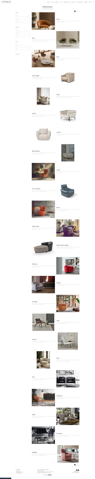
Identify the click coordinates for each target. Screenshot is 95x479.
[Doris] (43, 360)
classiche (22, 44)
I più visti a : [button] (17, 54)
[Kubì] (67, 378)
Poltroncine (51, 8)
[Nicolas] (43, 284)
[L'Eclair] (43, 134)
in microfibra (22, 32)
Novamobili (22, 21)
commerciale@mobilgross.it (44, 469)
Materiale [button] (17, 27)
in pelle (22, 34)
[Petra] (43, 21)
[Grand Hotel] (67, 228)
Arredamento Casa (46, 8)
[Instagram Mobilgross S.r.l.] (78, 470)
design (22, 46)
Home (43, 8)
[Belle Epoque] (67, 152)
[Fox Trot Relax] (67, 190)
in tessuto (22, 36)
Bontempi (22, 15)
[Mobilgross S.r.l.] (6, 2)
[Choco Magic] (67, 77)
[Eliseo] (43, 209)
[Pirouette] (67, 303)
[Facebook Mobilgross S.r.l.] (77, 470)
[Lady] (43, 322)
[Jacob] (43, 171)
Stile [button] (16, 41)
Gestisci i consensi (8, 478)
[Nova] (67, 39)
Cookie (4, 478)
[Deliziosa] (67, 265)
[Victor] (43, 96)
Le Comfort (22, 19)
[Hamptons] (43, 397)
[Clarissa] (67, 341)
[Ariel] (43, 58)
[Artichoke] (43, 435)
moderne (22, 48)
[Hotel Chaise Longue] (43, 247)
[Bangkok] (67, 454)
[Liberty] (67, 115)
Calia (22, 17)
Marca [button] (16, 12)
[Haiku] (67, 416)
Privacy (1, 478)
